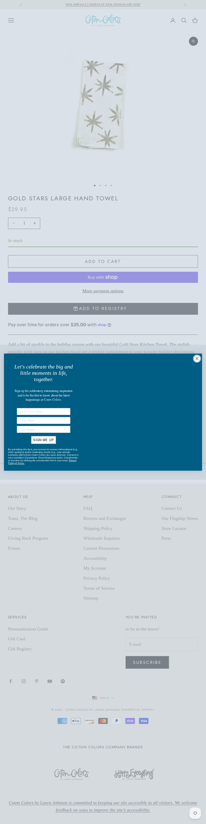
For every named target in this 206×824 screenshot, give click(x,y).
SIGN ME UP (43, 439)
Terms (20, 463)
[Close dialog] (196, 358)
